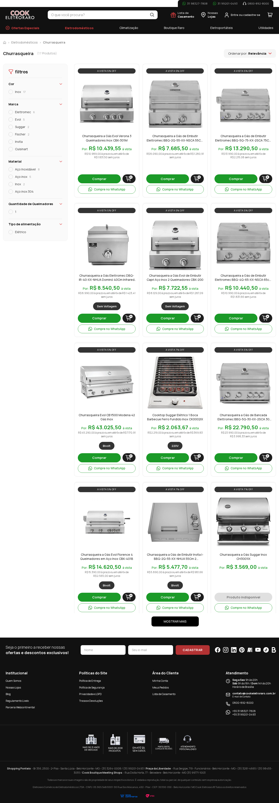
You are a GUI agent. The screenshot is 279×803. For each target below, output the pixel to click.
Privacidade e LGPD (90, 694)
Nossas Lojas (13, 687)
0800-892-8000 (242, 702)
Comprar (99, 179)
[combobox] (97, 14)
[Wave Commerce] (129, 796)
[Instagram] (225, 650)
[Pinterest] (242, 650)
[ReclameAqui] (250, 650)
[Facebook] (217, 650)
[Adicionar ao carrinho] (129, 178)
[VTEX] (150, 796)
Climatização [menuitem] (128, 28)
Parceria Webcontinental (20, 707)
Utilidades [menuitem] (266, 28)
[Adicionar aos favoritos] (130, 80)
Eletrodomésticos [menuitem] (79, 28)
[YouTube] (258, 650)
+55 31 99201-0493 (244, 714)
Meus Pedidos (160, 687)
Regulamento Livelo (17, 701)
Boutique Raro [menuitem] (174, 28)
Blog (8, 694)
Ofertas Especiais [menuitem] (25, 28)
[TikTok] (266, 650)
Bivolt (107, 446)
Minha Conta (160, 681)
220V (175, 446)
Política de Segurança (92, 687)
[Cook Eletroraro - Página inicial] (20, 14)
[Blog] (274, 650)
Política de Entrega (90, 681)
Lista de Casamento (163, 694)
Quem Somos (13, 681)
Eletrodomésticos (24, 42)
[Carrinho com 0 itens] (270, 15)
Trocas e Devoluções (91, 701)
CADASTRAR (193, 650)
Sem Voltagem (107, 306)
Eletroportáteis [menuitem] (221, 28)
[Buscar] (152, 14)
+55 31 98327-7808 (244, 711)
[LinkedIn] (233, 650)
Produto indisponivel (243, 597)
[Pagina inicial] (4, 42)
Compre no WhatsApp (109, 189)
